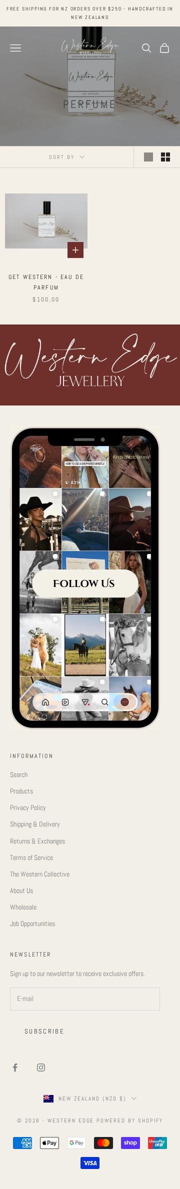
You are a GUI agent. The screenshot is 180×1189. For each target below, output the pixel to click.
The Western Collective (40, 874)
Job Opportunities (32, 923)
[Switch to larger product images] (148, 157)
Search (19, 774)
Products (21, 791)
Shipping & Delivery (35, 824)
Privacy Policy (28, 807)
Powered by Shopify (129, 1120)
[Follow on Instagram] (41, 1067)
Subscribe (44, 1031)
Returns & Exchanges (37, 841)
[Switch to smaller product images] (165, 157)
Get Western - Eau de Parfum (46, 282)
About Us (21, 890)
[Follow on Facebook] (15, 1067)
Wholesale (23, 907)
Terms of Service (31, 857)
